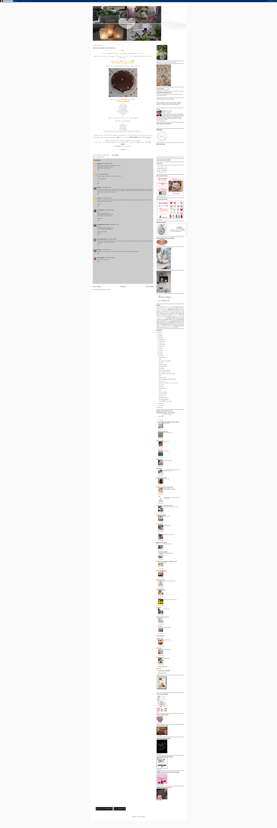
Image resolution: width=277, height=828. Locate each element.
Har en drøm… (161, 440)
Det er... (160, 375)
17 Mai (158, 306)
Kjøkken (166, 319)
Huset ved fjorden (162, 514)
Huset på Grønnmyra (162, 666)
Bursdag (178, 311)
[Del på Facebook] (116, 155)
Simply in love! (166, 441)
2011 (159, 337)
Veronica (99, 198)
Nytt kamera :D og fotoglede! (165, 361)
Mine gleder (160, 638)
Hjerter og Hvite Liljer (163, 431)
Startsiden (123, 286)
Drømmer (161, 312)
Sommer (163, 325)
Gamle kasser (179, 312)
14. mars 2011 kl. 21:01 (106, 249)
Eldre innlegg (149, 286)
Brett (172, 311)
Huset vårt (176, 316)
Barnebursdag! (166, 516)
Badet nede (159, 308)
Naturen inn (179, 320)
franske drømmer (162, 570)
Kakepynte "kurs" (162, 395)
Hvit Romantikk (161, 579)
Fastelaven (166, 312)
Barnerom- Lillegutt (174, 308)
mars (160, 355)
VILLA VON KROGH (162, 542)
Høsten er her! (166, 608)
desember (161, 339)
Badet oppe (166, 308)
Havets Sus (160, 459)
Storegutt (176, 325)
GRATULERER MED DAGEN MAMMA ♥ (167, 379)
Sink (170, 324)
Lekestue (173, 319)
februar (160, 403)
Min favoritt (161, 384)
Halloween (164, 314)
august (160, 346)
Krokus (160, 359)
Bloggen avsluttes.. (167, 627)
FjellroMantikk (161, 589)
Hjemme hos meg (168, 111)
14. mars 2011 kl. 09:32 (103, 174)
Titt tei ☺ (165, 590)
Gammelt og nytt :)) (167, 649)
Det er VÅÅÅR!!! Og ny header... (165, 401)
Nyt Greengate (166, 423)
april (160, 353)
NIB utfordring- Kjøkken (164, 399)
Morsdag (168, 320)
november (161, 341)
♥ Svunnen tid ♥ (161, 635)
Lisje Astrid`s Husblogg (163, 617)
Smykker (158, 325)
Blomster (171, 309)
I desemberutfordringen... (168, 553)
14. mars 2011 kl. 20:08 (111, 239)
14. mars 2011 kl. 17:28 (114, 224)
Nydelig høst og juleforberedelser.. (170, 599)
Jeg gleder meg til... (163, 388)
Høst (181, 316)
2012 (159, 335)
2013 (159, 334)
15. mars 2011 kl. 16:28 (109, 257)
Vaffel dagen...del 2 (163, 366)
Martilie (159, 598)
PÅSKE (165, 562)
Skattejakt (176, 324)
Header (170, 314)
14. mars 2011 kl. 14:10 (109, 210)
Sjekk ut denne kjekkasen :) (165, 370)
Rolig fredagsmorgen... (163, 397)
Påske (180, 323)
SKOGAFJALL (166, 451)
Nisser (158, 321)
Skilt (181, 324)
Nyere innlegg (97, 286)
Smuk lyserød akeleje (168, 460)
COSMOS (160, 468)
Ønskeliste (161, 362)
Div (183, 311)
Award (181, 306)
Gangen (158, 313)
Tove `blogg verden (101, 239)
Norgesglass (165, 321)
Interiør (168, 318)
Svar (98, 170)
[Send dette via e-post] (112, 155)
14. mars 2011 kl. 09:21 (107, 163)
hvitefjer (160, 648)
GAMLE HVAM (166, 658)
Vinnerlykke (174, 327)
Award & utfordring (163, 364)
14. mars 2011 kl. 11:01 (106, 198)
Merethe (99, 187)
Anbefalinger (163, 306)
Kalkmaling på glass (168, 432)
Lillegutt (180, 319)
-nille (159, 496)
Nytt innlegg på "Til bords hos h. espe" (171, 506)
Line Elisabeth (100, 210)
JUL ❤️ (165, 571)
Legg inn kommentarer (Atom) (104, 289)
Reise (158, 324)
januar (160, 405)
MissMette (160, 524)
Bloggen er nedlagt (167, 414)
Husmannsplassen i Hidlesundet (165, 487)
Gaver (163, 313)
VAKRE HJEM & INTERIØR (164, 670)
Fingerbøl (172, 312)
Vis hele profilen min (161, 120)
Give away (170, 313)
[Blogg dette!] (114, 155)
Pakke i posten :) (162, 357)
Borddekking (166, 311)
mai (160, 352)
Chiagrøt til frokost (167, 525)
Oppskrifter (172, 321)
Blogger (143, 816)
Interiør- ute (179, 318)
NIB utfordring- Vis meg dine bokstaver (167, 373)
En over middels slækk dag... (165, 371)
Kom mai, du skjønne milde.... (169, 534)
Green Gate (179, 313)
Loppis (163, 320)
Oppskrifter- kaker (100, 156)
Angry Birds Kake (167, 639)
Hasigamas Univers (162, 673)
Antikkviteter (175, 306)
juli (160, 348)
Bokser (180, 309)
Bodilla (159, 607)
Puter (176, 323)
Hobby (180, 315)
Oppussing (164, 323)
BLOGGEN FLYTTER (168, 543)
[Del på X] (115, 155)
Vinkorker (169, 327)
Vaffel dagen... (162, 368)
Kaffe (162, 319)
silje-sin (160, 668)
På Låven (160, 626)
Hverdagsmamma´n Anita (102, 224)
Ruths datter (160, 449)
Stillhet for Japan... (163, 377)
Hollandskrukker (160, 316)
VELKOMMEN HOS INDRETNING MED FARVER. (168, 422)
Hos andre (168, 316)
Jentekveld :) (161, 386)
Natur (173, 320)
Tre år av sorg (166, 478)
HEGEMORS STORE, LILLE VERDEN (166, 412)
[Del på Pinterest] (118, 155)
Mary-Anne (99, 163)
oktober (161, 342)
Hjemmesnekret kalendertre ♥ (169, 581)
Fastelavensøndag (163, 393)
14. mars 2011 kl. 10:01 (106, 187)
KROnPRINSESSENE (162, 552)
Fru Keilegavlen (100, 257)
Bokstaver (159, 311)
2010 (159, 407)
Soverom (170, 325)
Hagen (158, 314)
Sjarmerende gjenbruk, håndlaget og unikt (167, 561)
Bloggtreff (164, 309)
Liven (159, 533)
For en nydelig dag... (163, 392)
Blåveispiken (161, 657)
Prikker (170, 323)
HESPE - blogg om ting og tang (165, 505)
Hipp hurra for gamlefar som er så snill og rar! (168, 382)
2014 (159, 332)
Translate (167, 89)
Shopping (164, 324)
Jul (157, 319)
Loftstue (158, 320)
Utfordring (164, 327)
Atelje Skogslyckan (162, 477)
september (161, 344)
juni (160, 350)
